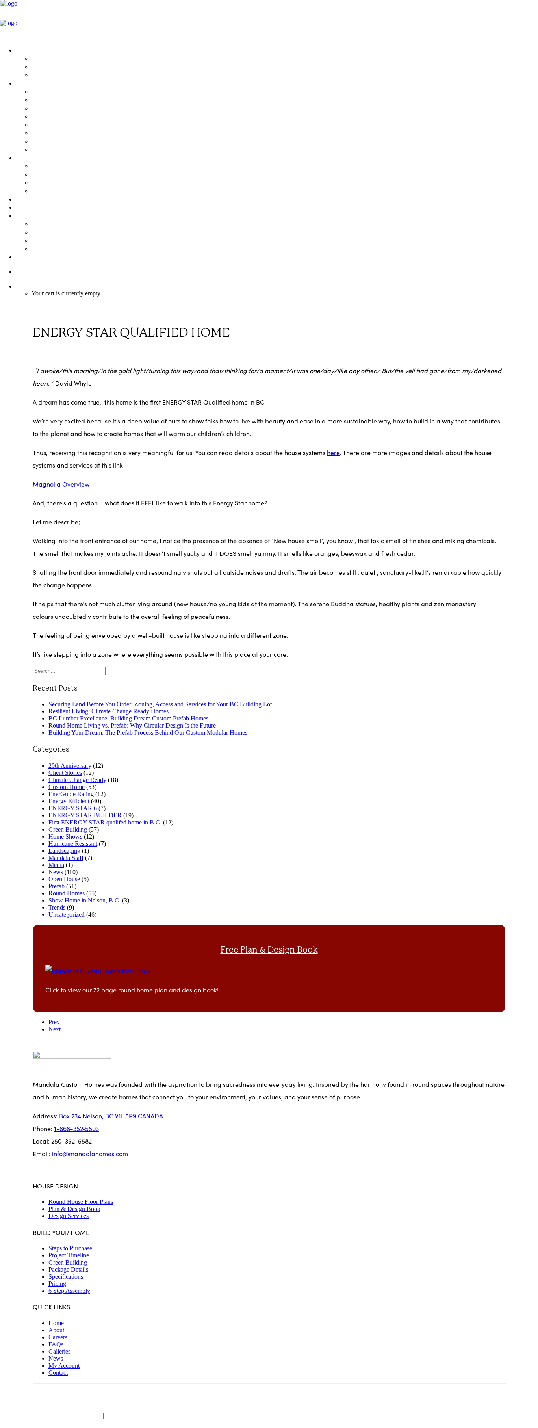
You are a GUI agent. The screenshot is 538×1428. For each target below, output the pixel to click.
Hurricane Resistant (72, 843)
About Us (44, 223)
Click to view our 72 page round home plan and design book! (132, 990)
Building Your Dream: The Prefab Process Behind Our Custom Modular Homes (147, 732)
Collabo (174, 1396)
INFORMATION (37, 157)
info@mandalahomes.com (90, 1153)
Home (56, 1323)
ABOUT (26, 215)
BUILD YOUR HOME (44, 83)
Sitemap (45, 1415)
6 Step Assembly (69, 1290)
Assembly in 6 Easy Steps (67, 174)
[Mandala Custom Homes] (269, 19)
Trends (56, 907)
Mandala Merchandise (65, 248)
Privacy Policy (81, 1415)
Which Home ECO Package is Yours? (83, 116)
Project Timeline (54, 108)
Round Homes (66, 893)
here (333, 452)
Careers (57, 1337)
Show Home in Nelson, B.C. (84, 900)
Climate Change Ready (77, 779)
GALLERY (29, 199)
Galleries (59, 1351)
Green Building (53, 166)
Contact (58, 1372)
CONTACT (30, 257)
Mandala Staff (65, 857)
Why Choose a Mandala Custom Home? (88, 240)
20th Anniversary (69, 765)
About (56, 1330)
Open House (64, 879)
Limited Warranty (56, 190)
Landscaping (64, 850)
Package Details (55, 124)
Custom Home (66, 787)
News (55, 872)
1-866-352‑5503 (38, 271)
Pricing (42, 149)
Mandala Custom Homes (90, 1396)
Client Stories (65, 772)
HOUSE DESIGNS (40, 50)
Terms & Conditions (133, 1415)
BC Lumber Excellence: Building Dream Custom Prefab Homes (128, 718)
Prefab (56, 886)
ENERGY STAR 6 (72, 808)
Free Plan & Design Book (269, 949)
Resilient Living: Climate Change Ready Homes (108, 711)
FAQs (39, 182)
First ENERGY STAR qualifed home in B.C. (104, 822)
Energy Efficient (68, 801)
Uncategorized (57, 354)
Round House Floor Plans (67, 58)
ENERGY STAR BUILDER (85, 815)
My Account (64, 1365)
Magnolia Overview (61, 484)
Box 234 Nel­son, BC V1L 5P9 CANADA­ (111, 1116)
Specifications (51, 132)
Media (56, 865)
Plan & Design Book (59, 66)
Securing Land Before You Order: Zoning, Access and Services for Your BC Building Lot (160, 704)
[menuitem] (277, 62)
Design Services (54, 75)
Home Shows (65, 836)
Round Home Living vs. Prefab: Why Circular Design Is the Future (132, 725)
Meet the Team (53, 232)
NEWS (24, 207)
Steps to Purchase (57, 99)
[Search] (69, 670)
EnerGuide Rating (71, 794)
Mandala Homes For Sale (68, 91)
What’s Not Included (60, 141)
